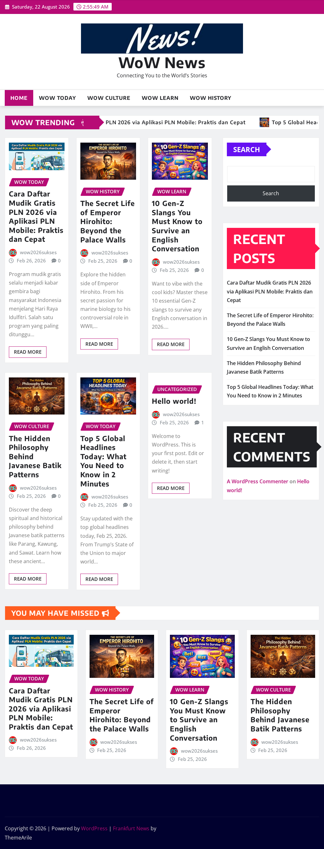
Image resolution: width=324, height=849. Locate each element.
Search (246, 149)
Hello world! (174, 400)
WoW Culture (108, 98)
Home (19, 98)
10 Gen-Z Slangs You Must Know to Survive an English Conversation (177, 226)
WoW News (162, 62)
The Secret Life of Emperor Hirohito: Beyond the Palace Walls (107, 221)
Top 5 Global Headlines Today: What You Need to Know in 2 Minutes (103, 461)
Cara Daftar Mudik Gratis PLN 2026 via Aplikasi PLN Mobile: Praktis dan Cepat (36, 216)
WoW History (210, 98)
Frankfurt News (131, 828)
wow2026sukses (38, 252)
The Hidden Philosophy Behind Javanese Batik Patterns (280, 715)
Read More (27, 352)
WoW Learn (160, 98)
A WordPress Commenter (257, 481)
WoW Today (57, 98)
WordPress (94, 828)
